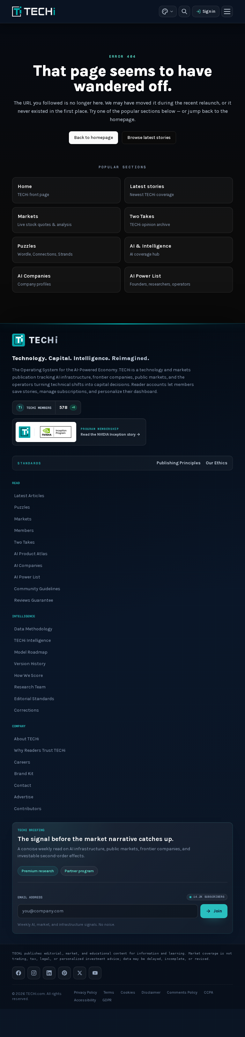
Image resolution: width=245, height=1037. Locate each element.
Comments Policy (182, 992)
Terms (108, 992)
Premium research (38, 871)
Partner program (79, 871)
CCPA (208, 992)
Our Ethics (216, 463)
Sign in (209, 11)
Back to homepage (93, 137)
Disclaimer (151, 992)
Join (217, 911)
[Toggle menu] (227, 11)
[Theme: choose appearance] (168, 11)
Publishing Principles (179, 463)
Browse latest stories (149, 137)
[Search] (184, 11)
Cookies (128, 992)
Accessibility (85, 1000)
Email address (30, 897)
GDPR (107, 1000)
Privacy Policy (85, 992)
